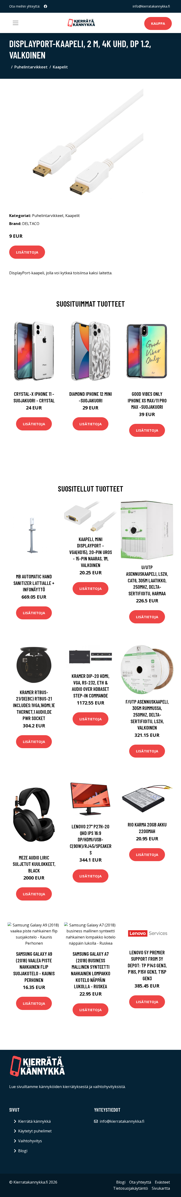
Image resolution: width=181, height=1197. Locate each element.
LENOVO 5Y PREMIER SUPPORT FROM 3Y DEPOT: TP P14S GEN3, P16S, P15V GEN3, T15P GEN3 (147, 965)
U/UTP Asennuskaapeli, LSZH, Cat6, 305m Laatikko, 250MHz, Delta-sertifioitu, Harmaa (147, 580)
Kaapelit (60, 67)
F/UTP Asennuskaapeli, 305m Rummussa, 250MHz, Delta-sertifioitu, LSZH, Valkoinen (147, 714)
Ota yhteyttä (140, 1182)
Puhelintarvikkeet (31, 67)
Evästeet (162, 1182)
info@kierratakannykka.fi (151, 6)
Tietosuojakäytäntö (130, 1188)
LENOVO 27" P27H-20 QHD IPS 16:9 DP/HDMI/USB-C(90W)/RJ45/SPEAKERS (90, 839)
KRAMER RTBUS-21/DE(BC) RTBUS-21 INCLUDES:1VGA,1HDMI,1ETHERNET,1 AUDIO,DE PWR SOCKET (34, 705)
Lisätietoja (27, 252)
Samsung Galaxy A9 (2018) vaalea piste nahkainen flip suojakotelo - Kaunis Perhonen (34, 967)
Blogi (22, 1150)
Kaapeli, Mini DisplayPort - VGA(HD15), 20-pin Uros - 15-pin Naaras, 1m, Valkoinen (90, 552)
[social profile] (45, 6)
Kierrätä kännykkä (34, 1121)
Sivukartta (161, 1188)
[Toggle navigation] (15, 22)
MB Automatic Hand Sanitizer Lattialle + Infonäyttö (33, 582)
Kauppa (158, 23)
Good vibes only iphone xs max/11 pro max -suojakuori (147, 400)
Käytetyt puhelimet (35, 1131)
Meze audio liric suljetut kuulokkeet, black (34, 864)
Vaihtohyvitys (30, 1140)
